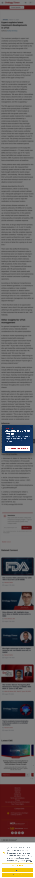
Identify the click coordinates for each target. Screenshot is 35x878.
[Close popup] (31, 427)
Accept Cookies (17, 875)
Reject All (17, 870)
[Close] (33, 844)
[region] (17, 860)
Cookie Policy (29, 862)
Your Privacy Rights (17, 865)
